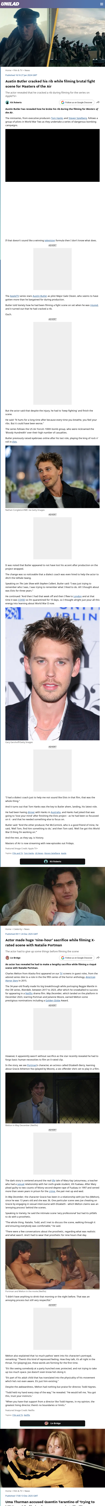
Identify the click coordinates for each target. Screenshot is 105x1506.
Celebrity (17, 929)
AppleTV (14, 295)
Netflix (29, 993)
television (50, 240)
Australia (56, 812)
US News (39, 853)
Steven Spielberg (78, 118)
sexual (20, 1184)
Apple (63, 853)
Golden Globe (52, 1000)
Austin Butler (40, 295)
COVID (21, 599)
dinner (31, 812)
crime (52, 1191)
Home (8, 70)
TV (61, 973)
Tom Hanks (57, 118)
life (53, 1180)
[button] (98, 102)
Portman (32, 1065)
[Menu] (101, 4)
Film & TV (17, 70)
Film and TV (17, 853)
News (27, 70)
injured (94, 305)
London (78, 596)
